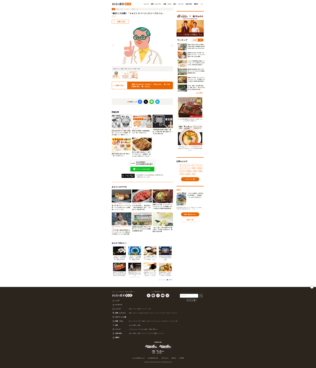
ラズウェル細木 (143, 329)
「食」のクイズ (135, 128)
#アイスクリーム (185, 165)
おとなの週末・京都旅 (134, 325)
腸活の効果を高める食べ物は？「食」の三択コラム (121, 154)
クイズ (135, 321)
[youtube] (163, 295)
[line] (153, 295)
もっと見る (199, 92)
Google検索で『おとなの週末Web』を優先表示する (149, 174)
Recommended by (162, 279)
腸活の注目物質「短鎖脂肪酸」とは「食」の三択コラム (141, 131)
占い (130, 321)
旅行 (174, 4)
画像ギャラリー (135, 9)
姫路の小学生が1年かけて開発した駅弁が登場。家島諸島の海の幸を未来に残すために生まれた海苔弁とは (196, 46)
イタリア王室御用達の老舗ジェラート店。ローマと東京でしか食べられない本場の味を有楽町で (196, 62)
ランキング (118, 304)
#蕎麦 (200, 171)
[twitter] (148, 295)
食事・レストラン (156, 4)
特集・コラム (167, 4)
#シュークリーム (197, 165)
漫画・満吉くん (153, 329)
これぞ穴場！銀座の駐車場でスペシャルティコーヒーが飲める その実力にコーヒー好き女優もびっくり (121, 232)
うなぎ (140, 313)
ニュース (146, 4)
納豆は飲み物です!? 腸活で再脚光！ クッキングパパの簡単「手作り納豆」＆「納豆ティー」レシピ (121, 133)
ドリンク (161, 333)
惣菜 (139, 333)
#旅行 (193, 174)
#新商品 (189, 171)
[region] (142, 52)
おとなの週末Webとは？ (138, 358)
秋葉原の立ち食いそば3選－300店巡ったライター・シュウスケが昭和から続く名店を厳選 (196, 54)
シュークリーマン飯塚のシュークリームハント (121, 203)
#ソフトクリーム (185, 168)
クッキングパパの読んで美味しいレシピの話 (121, 128)
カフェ (168, 313)
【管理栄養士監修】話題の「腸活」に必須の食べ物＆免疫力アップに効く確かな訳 (162, 131)
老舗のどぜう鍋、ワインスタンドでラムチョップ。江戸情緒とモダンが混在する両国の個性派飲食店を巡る (162, 206)
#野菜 (195, 171)
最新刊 (196, 4)
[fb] (158, 295)
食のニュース (132, 308)
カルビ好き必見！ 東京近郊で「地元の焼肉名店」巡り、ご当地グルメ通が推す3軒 (141, 207)
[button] (113, 45)
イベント (144, 308)
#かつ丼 (182, 171)
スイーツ (175, 313)
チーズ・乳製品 (153, 333)
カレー (135, 313)
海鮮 (134, 333)
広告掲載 (181, 358)
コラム (127, 9)
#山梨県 (187, 174)
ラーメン (152, 313)
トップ (117, 300)
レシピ (172, 321)
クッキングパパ (133, 329)
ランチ (163, 313)
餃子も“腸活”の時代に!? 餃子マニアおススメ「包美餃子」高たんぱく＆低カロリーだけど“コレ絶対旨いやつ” (141, 154)
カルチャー (165, 321)
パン (158, 313)
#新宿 (193, 168)
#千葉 (181, 174)
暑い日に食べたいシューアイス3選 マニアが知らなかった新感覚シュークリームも (121, 207)
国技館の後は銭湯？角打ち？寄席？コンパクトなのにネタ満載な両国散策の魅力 (141, 229)
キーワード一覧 (191, 300)
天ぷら (146, 313)
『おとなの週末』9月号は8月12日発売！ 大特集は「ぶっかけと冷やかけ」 (195, 195)
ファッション (156, 321)
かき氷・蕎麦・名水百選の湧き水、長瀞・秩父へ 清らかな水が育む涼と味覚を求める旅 (196, 87)
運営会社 (173, 358)
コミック (180, 4)
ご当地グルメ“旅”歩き (136, 203)
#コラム (114, 16)
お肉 (130, 333)
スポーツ (149, 321)
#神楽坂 (199, 168)
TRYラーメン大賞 (120, 317)
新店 (139, 308)
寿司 (130, 313)
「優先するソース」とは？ (143, 176)
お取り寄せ (188, 4)
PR (150, 308)
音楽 (143, 321)
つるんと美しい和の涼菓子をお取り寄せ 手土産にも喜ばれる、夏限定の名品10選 (162, 229)
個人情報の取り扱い (153, 358)
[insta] (167, 295)
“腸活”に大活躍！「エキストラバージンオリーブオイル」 (138, 13)
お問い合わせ (165, 358)
